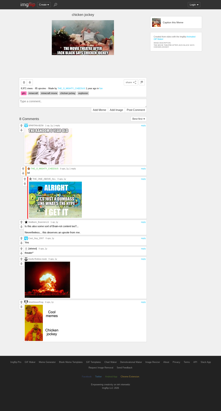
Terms (187, 362)
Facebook (87, 376)
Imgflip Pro (15, 362)
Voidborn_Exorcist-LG (38, 222)
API (195, 362)
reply (143, 125)
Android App (111, 376)
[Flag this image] (142, 82)
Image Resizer (152, 362)
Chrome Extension (130, 376)
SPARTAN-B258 (36, 125)
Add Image (116, 109)
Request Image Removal (101, 367)
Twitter (98, 376)
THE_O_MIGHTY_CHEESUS (71, 88)
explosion (83, 93)
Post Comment (136, 109)
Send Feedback (124, 367)
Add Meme (99, 109)
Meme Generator (47, 362)
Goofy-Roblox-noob (37, 259)
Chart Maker (110, 362)
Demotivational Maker (131, 362)
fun (101, 88)
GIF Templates (93, 362)
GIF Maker (30, 362)
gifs (24, 93)
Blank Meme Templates (71, 362)
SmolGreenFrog (35, 302)
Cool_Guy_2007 (36, 238)
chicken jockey (67, 93)
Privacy (176, 362)
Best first (137, 118)
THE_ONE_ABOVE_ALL (44, 179)
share (129, 82)
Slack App (206, 362)
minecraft (33, 93)
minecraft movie (49, 93)
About (166, 362)
